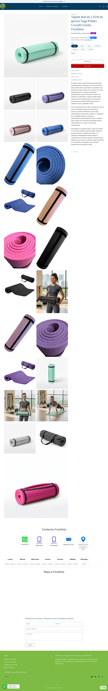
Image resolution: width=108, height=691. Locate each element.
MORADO (97, 46)
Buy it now (88, 66)
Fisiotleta (52, 687)
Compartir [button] (75, 151)
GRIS (82, 49)
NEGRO (75, 49)
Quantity (73, 53)
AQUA (74, 46)
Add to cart (87, 61)
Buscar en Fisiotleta (9, 667)
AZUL (89, 46)
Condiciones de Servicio (10, 664)
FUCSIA (90, 49)
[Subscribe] (30, 676)
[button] (100, 6)
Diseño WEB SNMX (58, 687)
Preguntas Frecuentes (10, 659)
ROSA (82, 46)
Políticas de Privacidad (10, 662)
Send (30, 645)
